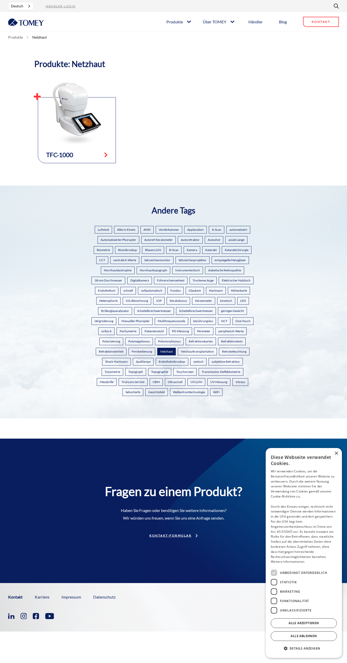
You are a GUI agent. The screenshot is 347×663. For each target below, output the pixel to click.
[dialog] (304, 553)
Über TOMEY (214, 21)
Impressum (71, 596)
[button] (178, 21)
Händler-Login (61, 6)
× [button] (336, 453)
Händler (255, 21)
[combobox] (21, 6)
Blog (283, 21)
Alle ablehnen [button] (304, 636)
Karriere (42, 596)
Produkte (174, 21)
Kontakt (321, 22)
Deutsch (17, 6)
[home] (26, 22)
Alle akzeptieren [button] (304, 623)
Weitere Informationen (287, 561)
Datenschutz (104, 596)
